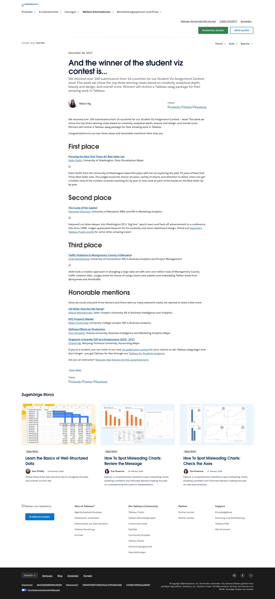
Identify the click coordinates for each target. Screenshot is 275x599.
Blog (33, 43)
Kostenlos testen (39, 516)
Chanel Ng (74, 343)
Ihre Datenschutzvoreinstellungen (44, 590)
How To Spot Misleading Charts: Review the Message (133, 461)
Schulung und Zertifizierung (230, 517)
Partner (182, 506)
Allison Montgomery (80, 312)
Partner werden (186, 517)
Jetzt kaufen (241, 30)
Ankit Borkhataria (78, 259)
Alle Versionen (222, 529)
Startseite (25, 43)
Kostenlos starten (213, 30)
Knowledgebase (223, 512)
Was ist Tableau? (85, 506)
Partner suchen (186, 512)
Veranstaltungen (137, 552)
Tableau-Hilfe (222, 523)
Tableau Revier (136, 540)
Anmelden (246, 21)
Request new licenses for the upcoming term (121, 359)
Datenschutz (72, 584)
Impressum (27, 584)
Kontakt (79, 535)
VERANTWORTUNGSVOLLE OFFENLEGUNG (102, 584)
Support (220, 506)
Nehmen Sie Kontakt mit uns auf (198, 21)
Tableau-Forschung (85, 529)
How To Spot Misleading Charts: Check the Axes (211, 461)
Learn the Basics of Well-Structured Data (56, 461)
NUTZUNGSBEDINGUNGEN (49, 584)
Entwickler (72, 575)
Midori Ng (85, 103)
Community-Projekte (139, 535)
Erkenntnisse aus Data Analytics (91, 523)
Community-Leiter (137, 523)
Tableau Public (136, 512)
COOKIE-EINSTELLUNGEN (138, 584)
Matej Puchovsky (78, 323)
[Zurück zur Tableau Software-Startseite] (35, 3)
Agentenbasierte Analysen (88, 512)
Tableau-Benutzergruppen (142, 517)
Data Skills (40, 43)
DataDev (132, 529)
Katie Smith (75, 160)
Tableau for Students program (147, 353)
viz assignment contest (135, 349)
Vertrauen (47, 575)
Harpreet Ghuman (79, 211)
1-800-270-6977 (228, 21)
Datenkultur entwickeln (87, 517)
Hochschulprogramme (140, 546)
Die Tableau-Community (143, 506)
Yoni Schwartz (76, 333)
